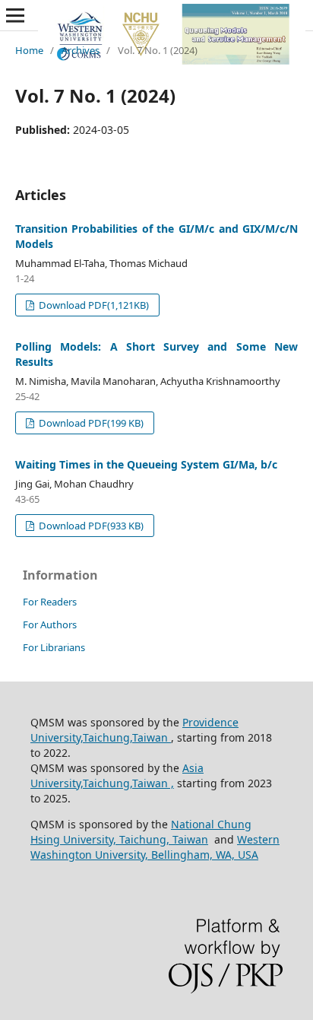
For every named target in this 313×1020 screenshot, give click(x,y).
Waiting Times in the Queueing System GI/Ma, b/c (146, 464)
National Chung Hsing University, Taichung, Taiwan (140, 832)
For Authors (50, 624)
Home (29, 50)
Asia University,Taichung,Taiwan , (117, 775)
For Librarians (54, 647)
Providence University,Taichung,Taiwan (134, 730)
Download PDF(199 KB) (90, 423)
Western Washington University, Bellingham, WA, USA (155, 847)
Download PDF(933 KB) (90, 525)
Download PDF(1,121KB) (92, 305)
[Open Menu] (15, 15)
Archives (81, 50)
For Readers (50, 602)
